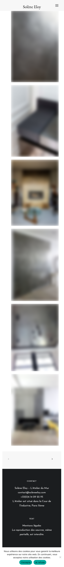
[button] (57, 5)
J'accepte (25, 562)
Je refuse (40, 562)
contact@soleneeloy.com (32, 492)
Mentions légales (31, 525)
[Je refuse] (60, 557)
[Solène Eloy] (31, 7)
